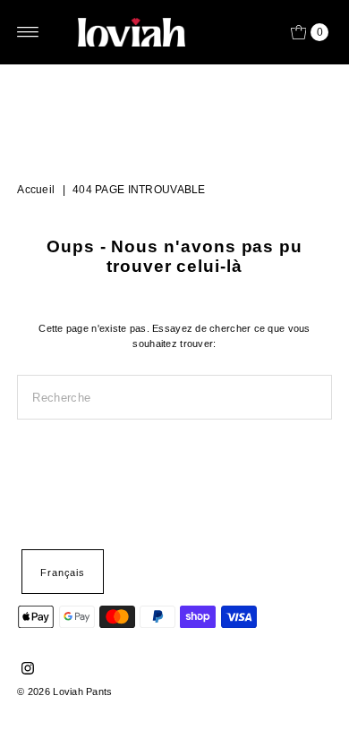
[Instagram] (27, 670)
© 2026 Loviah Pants (64, 691)
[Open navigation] (28, 32)
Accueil (36, 189)
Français (62, 572)
